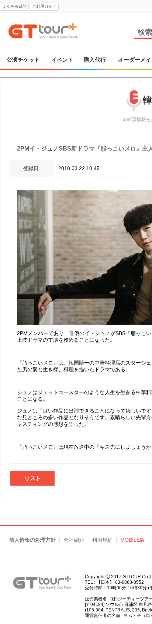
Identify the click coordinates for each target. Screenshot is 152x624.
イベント (62, 59)
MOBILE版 (132, 540)
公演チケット (23, 59)
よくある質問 (14, 6)
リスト (32, 478)
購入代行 (95, 59)
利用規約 (102, 540)
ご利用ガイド (44, 6)
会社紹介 (73, 540)
